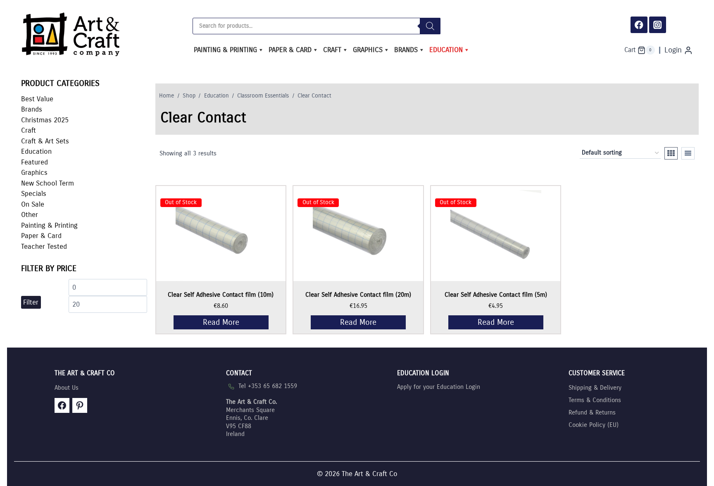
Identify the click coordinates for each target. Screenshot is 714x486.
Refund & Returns (592, 412)
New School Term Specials (47, 188)
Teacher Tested (44, 246)
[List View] (688, 153)
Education (446, 49)
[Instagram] (657, 25)
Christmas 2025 (45, 120)
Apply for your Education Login (438, 387)
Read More (221, 322)
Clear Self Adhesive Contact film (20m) (358, 294)
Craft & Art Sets (45, 141)
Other (29, 214)
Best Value (37, 99)
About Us (67, 387)
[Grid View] (671, 153)
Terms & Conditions (595, 400)
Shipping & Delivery (595, 387)
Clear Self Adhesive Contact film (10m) (221, 294)
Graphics (368, 49)
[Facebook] (639, 25)
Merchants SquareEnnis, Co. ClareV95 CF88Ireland (251, 418)
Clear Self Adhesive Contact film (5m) (496, 294)
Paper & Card (290, 49)
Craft (332, 49)
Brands (406, 49)
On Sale (32, 204)
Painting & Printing (225, 49)
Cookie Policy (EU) (594, 425)
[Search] (430, 26)
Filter (30, 302)
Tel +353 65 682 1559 (267, 386)
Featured (34, 162)
